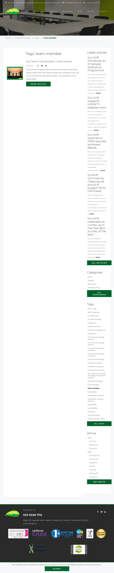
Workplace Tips (93, 288)
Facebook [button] (38, 65)
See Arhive (99, 482)
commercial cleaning (96, 359)
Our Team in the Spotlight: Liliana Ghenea (49, 61)
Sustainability (93, 408)
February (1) (93, 445)
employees (92, 334)
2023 (89, 452)
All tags (99, 424)
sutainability (92, 392)
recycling (91, 412)
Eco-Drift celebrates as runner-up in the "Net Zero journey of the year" (97, 226)
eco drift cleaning (94, 319)
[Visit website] (39, 533)
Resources (92, 284)
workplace (92, 323)
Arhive (91, 433)
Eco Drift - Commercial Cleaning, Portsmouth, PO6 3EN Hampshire (34, 3)
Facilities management (96, 330)
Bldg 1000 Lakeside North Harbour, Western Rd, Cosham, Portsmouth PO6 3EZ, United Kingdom (55, 522)
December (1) (94, 456)
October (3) (93, 459)
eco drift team (93, 316)
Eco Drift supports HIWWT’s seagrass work (97, 102)
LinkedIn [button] (46, 65)
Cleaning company (95, 363)
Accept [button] (57, 569)
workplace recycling (95, 366)
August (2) (93, 463)
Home (27, 11)
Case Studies (67, 11)
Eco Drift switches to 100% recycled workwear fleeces (97, 141)
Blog (80, 11)
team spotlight (93, 385)
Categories (94, 272)
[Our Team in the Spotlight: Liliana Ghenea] (15, 73)
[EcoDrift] (12, 11)
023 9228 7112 (32, 515)
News (90, 277)
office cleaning (93, 312)
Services (53, 11)
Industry (91, 280)
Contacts (103, 11)
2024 (90, 438)
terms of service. (93, 565)
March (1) (92, 441)
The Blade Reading (95, 381)
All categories (99, 293)
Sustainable (92, 404)
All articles (99, 263)
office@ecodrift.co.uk (73, 3)
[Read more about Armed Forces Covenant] (89, 533)
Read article (38, 84)
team (90, 309)
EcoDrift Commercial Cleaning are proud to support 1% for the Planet (97, 183)
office (103, 419)
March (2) (92, 470)
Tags (90, 304)
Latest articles (97, 52)
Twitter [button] (42, 65)
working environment (96, 370)
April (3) (92, 466)
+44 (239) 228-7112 (93, 3)
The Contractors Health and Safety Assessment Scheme (97, 376)
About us (38, 11)
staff (94, 309)
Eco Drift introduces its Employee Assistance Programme (96, 64)
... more (97, 93)
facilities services (94, 326)
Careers (90, 11)
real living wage (94, 415)
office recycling (93, 419)
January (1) (93, 448)
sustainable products (96, 395)
